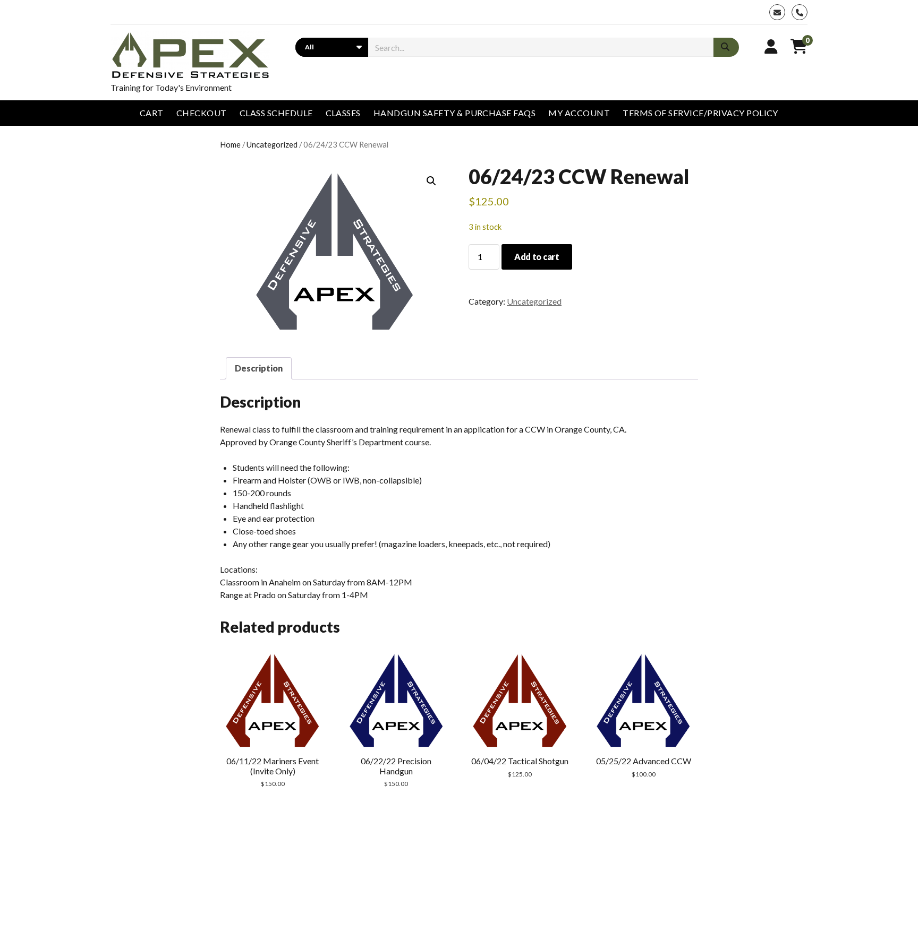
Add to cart (536, 257)
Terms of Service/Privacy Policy (700, 113)
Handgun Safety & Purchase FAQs (454, 113)
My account (579, 113)
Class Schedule (276, 113)
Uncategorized (272, 144)
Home (230, 144)
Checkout (201, 113)
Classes (343, 113)
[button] (431, 181)
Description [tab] (259, 368)
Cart (152, 113)
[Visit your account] (771, 46)
